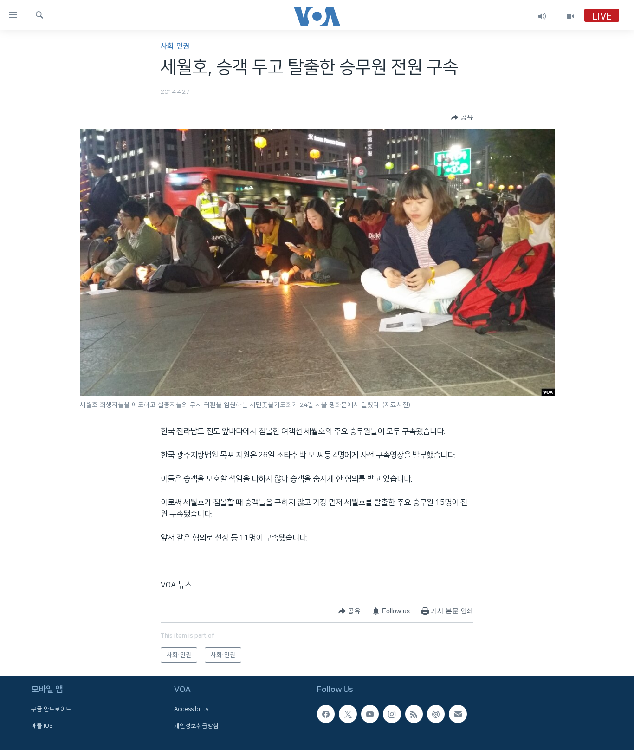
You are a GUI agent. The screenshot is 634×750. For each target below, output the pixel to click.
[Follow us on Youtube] (370, 714)
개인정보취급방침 (196, 726)
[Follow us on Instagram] (392, 714)
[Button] (462, 117)
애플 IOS (42, 726)
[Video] (570, 16)
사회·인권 (175, 46)
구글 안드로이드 (51, 709)
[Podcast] (436, 714)
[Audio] (542, 16)
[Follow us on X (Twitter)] (347, 714)
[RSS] (414, 714)
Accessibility (191, 709)
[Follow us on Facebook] (326, 714)
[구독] (457, 714)
